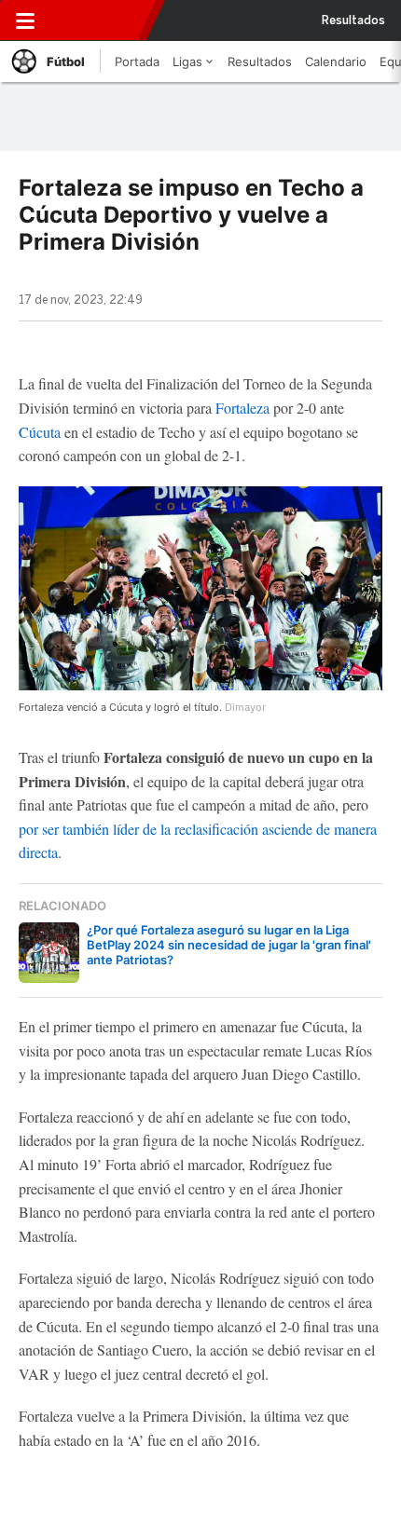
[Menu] (25, 20)
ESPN (99, 20)
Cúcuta (40, 432)
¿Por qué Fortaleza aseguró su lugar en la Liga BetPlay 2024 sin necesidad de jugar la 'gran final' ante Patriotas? (229, 944)
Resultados (353, 20)
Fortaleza (242, 407)
